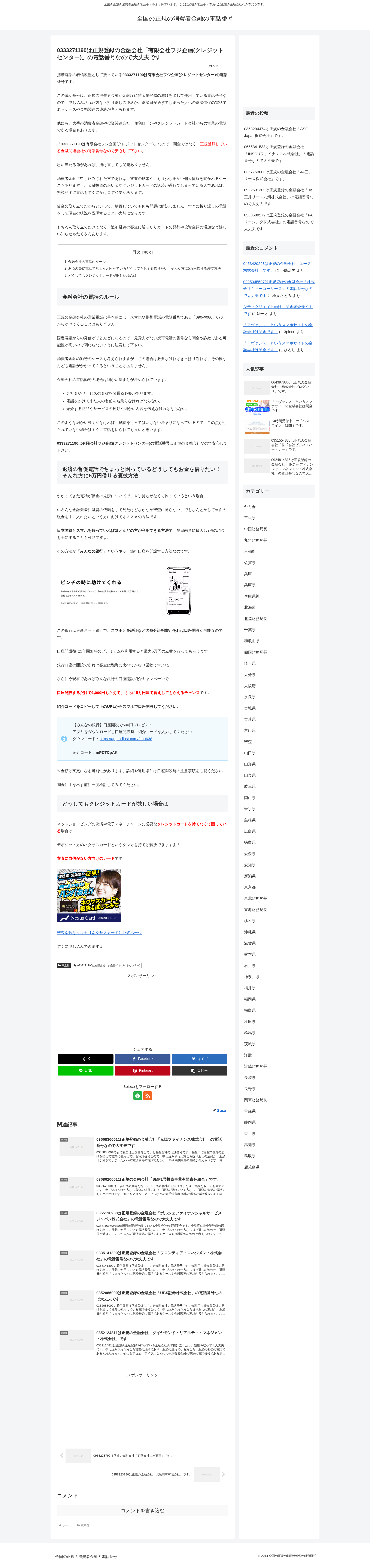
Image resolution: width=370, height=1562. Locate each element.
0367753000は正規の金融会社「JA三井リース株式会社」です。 (278, 175)
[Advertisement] (142, 1009)
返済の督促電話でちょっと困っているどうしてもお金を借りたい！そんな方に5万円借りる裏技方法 (144, 268)
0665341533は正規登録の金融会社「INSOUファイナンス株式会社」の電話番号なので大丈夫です (279, 154)
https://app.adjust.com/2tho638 (126, 739)
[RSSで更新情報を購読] (147, 1095)
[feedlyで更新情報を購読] (137, 1095)
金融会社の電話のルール (87, 261)
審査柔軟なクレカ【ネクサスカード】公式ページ (99, 933)
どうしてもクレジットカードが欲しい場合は (102, 275)
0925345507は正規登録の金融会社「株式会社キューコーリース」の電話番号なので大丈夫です (279, 289)
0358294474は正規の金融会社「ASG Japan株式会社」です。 (276, 132)
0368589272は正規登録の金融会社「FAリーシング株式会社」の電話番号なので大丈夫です (278, 222)
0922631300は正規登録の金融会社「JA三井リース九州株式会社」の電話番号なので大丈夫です (278, 197)
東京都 (65, 965)
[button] (199, 1071)
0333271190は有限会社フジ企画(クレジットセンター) (108, 965)
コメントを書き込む (143, 1510)
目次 (136, 252)
